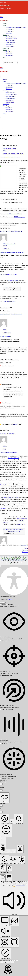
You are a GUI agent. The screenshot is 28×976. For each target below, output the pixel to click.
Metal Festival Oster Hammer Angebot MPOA (10, 157)
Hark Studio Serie (10, 36)
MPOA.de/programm (19, 217)
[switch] (6, 640)
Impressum (25, 550)
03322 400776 (3, 2)
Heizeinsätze (9, 53)
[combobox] (14, 560)
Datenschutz (25, 552)
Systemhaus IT (11, 433)
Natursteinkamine (10, 42)
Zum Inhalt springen (5, 960)
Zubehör (5, 50)
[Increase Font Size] (1, 784)
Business (13, 153)
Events (17, 153)
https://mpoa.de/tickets (9, 301)
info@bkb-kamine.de (5, 5)
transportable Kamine (11, 38)
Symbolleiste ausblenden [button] (6, 604)
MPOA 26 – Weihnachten (5, 336)
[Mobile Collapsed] (8, 35)
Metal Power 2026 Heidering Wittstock (8, 452)
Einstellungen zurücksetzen (7, 962)
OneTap (10, 599)
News (21, 153)
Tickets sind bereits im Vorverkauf (10, 497)
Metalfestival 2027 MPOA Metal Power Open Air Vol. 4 (12, 252)
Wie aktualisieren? (20, 885)
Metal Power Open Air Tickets (14, 213)
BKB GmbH (3, 433)
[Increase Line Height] (1, 806)
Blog (4, 57)
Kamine (5, 35)
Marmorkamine (10, 46)
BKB (4, 25)
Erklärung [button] (3, 602)
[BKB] (3, 240)
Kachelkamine (9, 44)
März (5, 245)
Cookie (26, 553)
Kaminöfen (6, 48)
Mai (4, 150)
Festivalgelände (4, 485)
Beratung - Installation (5, 8)
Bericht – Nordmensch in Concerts (8, 274)
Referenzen (9, 33)
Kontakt (5, 23)
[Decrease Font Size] (1, 790)
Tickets (15, 424)
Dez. (5, 329)
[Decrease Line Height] (1, 812)
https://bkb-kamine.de (16, 231)
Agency (5, 153)
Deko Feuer (9, 52)
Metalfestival (3, 508)
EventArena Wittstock (13, 458)
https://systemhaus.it (5, 231)
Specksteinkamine (10, 40)
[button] (0, 566)
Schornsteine (9, 31)
